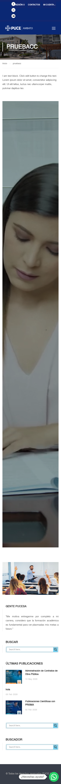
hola (8, 689)
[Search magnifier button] (55, 649)
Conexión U (18, 5)
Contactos (34, 5)
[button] (54, 777)
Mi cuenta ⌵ (49, 5)
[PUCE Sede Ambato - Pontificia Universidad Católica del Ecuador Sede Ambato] (19, 30)
